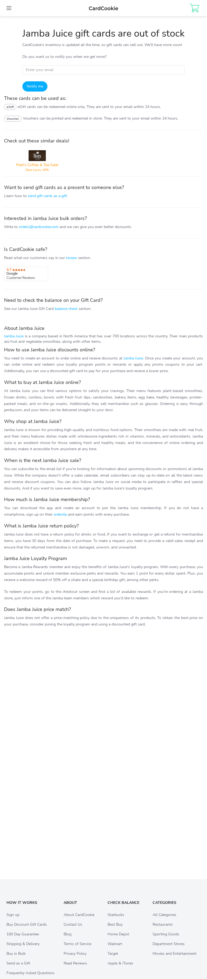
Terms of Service (77, 943)
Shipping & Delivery (23, 943)
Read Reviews (75, 963)
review (71, 257)
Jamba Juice (13, 336)
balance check (66, 308)
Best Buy (115, 924)
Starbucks (116, 914)
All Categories (164, 914)
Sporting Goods (166, 934)
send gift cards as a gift (47, 195)
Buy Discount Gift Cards (26, 924)
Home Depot (118, 934)
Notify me (35, 86)
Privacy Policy (75, 953)
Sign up (12, 914)
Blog (67, 934)
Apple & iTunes (120, 963)
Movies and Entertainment (174, 953)
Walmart (115, 943)
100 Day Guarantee (22, 934)
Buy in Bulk (16, 953)
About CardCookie (79, 914)
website (60, 514)
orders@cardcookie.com (38, 226)
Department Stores (169, 943)
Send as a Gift (18, 963)
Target (113, 953)
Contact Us (73, 924)
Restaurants (163, 924)
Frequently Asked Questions (30, 972)
